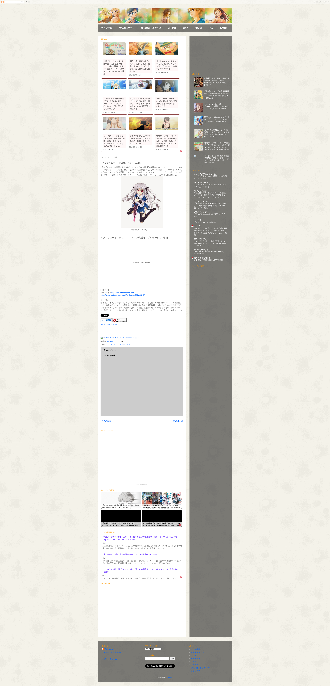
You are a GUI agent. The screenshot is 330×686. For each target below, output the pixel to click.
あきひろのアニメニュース (205, 174)
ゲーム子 (197, 220)
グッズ (193, 661)
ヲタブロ (197, 226)
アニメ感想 (195, 649)
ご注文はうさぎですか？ (201, 668)
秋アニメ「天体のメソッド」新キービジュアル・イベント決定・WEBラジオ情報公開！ (217, 119)
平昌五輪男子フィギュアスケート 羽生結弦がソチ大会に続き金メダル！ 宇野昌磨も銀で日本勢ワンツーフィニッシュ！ (210, 195)
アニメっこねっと (201, 201)
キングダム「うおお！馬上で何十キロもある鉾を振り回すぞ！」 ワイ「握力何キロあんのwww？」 (210, 243)
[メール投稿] (121, 341)
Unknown (108, 649)
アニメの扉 (105, 12)
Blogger (170, 677)
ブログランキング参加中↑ (109, 324)
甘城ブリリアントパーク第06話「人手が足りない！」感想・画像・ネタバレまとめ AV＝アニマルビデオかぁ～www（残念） (217, 146)
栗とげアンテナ (200, 239)
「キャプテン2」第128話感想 (205, 222)
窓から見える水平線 (202, 258)
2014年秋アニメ (126, 28)
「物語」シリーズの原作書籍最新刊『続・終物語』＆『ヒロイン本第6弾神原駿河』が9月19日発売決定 (217, 94)
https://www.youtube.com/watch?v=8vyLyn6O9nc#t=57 (123, 295)
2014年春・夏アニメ (151, 28)
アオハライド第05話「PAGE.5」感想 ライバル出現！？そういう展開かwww (216, 106)
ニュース (194, 665)
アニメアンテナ (200, 212)
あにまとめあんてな (202, 182)
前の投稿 (178, 421)
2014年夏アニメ (197, 652)
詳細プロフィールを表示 (112, 652)
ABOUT (198, 28)
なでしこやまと (200, 191)
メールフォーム (110, 659)
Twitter (223, 28)
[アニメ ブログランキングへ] (119, 322)
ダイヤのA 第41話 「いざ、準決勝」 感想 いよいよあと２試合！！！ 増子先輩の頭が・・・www (217, 133)
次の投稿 (106, 421)
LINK (185, 28)
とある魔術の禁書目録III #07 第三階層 (208, 260)
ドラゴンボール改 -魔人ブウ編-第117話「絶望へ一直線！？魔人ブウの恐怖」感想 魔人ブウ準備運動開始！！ (217, 159)
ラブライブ (195, 671)
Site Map (172, 28)
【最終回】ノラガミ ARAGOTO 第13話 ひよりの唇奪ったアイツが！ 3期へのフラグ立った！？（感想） (210, 205)
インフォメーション (122, 344)
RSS (211, 28)
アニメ (110, 344)
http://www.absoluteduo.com (122, 293)
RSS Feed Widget (142, 484)
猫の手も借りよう (201, 250)
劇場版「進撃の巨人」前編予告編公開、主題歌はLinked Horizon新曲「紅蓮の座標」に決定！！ (217, 81)
